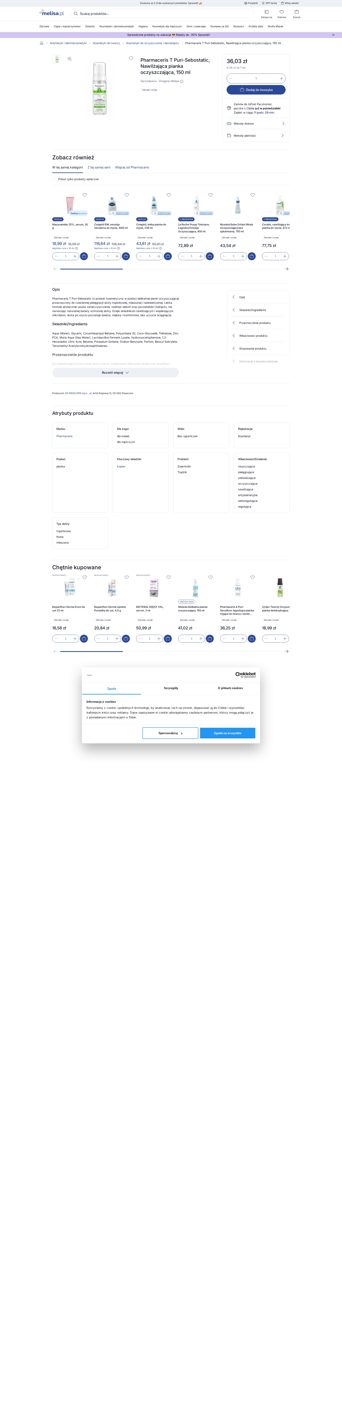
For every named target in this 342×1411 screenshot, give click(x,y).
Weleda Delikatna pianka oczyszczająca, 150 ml (192, 608)
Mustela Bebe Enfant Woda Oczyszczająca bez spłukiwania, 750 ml (236, 228)
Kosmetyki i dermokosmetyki (68, 43)
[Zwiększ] (281, 78)
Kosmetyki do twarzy (106, 43)
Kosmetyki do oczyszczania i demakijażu (152, 43)
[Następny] (286, 269)
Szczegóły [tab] (171, 688)
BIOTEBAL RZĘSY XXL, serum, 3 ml (150, 608)
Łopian (121, 466)
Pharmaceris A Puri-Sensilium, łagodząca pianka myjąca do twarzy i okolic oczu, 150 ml (237, 610)
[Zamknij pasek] (333, 34)
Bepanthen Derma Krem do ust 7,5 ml (68, 608)
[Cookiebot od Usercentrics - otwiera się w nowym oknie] (238, 675)
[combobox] (162, 13)
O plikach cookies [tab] (230, 688)
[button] (181, 81)
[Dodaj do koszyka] (84, 256)
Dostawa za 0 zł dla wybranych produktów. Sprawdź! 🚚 (171, 3)
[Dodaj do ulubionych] (131, 58)
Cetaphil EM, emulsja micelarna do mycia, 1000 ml (111, 226)
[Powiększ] (69, 59)
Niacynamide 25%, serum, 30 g (70, 226)
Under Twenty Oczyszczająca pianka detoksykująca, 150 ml (280, 608)
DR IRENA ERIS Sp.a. (76, 393)
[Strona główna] (42, 43)
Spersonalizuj (168, 733)
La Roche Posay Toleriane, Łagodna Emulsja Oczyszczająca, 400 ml (194, 228)
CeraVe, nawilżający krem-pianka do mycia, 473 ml (278, 226)
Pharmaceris (64, 436)
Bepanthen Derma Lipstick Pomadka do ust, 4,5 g (110, 608)
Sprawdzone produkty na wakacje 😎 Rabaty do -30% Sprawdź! (168, 34)
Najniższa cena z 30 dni (63, 248)
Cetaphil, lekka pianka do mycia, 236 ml (151, 226)
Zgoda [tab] (111, 688)
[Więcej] (282, 135)
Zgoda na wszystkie (228, 733)
